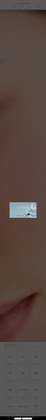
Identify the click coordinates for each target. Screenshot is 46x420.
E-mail (22, 213)
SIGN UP (28, 214)
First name (17, 213)
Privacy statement (27, 418)
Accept (18, 418)
